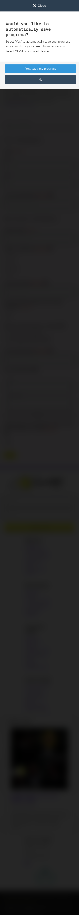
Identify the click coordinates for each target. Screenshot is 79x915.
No (41, 79)
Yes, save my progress (40, 68)
